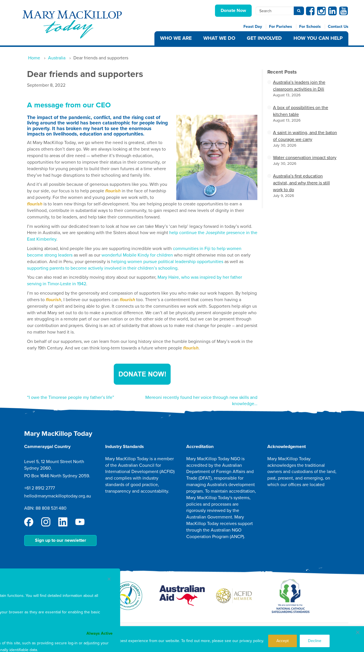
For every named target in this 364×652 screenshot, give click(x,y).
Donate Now (233, 10)
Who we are (176, 38)
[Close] (357, 632)
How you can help (318, 38)
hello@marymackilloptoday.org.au (57, 496)
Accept (282, 640)
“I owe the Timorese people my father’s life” (70, 397)
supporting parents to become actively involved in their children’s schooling (102, 268)
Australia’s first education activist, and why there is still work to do (301, 183)
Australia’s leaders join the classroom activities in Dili (299, 86)
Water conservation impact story (304, 158)
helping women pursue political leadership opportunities (167, 261)
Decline (314, 640)
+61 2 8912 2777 (39, 488)
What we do (219, 38)
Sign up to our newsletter (60, 540)
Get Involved (264, 38)
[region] (182, 639)
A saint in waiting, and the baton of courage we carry (305, 136)
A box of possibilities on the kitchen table (300, 111)
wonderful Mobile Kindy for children (137, 255)
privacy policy (251, 640)
